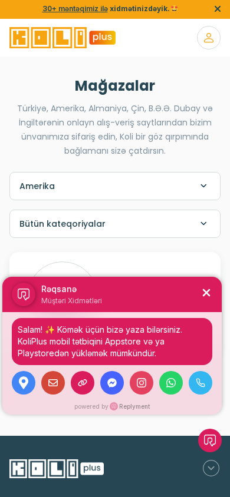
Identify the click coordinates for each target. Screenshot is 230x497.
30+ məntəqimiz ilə (75, 8)
